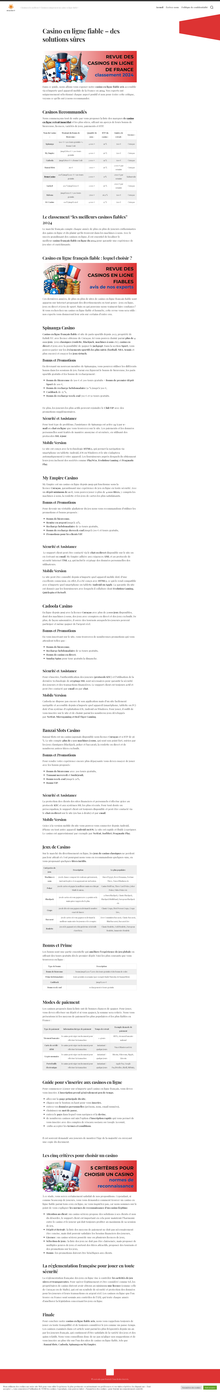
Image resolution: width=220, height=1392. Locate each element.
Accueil (159, 7)
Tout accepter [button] (210, 1388)
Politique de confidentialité (194, 7)
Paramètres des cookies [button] (191, 1388)
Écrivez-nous (172, 7)
